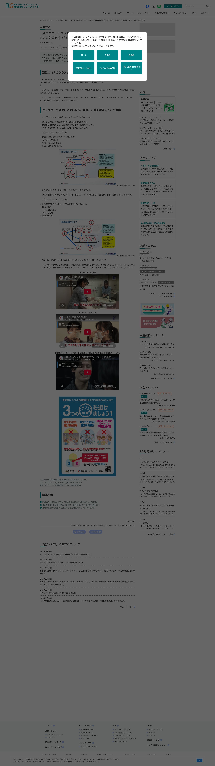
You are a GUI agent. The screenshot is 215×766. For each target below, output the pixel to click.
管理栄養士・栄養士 (84, 68)
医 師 (83, 55)
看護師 (131, 55)
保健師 (107, 55)
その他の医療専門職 (107, 68)
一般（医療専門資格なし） (131, 68)
